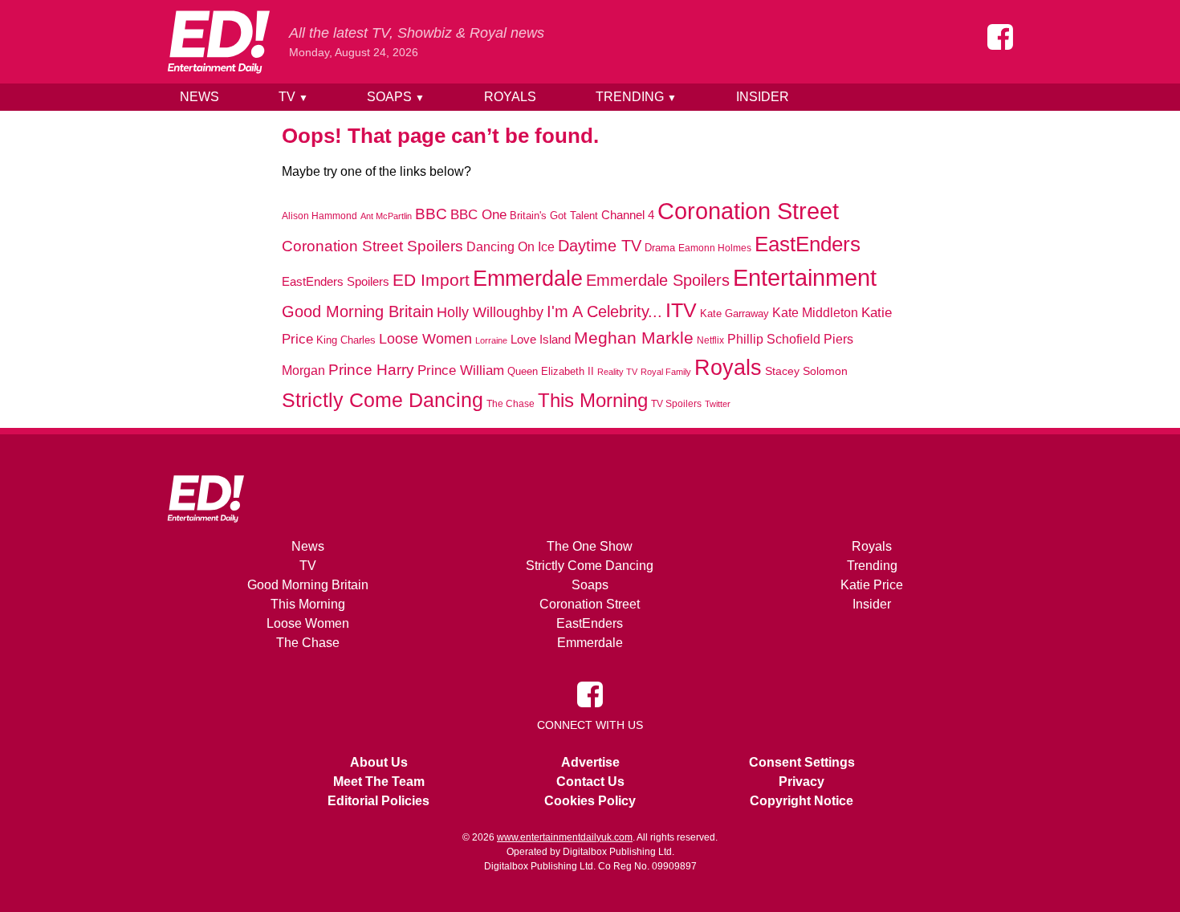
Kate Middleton (815, 312)
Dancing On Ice (510, 246)
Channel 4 (627, 215)
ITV (681, 310)
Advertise (590, 762)
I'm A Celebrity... (604, 311)
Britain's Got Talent (554, 216)
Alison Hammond (319, 216)
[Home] (218, 41)
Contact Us (590, 781)
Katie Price (871, 585)
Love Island (541, 339)
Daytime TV (599, 245)
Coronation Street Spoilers (372, 246)
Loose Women (425, 338)
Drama (660, 248)
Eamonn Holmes (714, 247)
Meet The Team (379, 781)
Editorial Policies (378, 801)
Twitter (717, 404)
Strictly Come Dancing (382, 400)
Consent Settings (802, 762)
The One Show (590, 546)
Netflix (710, 340)
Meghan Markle (634, 338)
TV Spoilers (676, 403)
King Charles (346, 340)
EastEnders (808, 244)
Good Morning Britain (357, 311)
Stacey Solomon (806, 371)
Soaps (396, 97)
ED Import (431, 280)
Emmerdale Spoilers (658, 280)
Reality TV (617, 372)
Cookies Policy (590, 801)
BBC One (478, 214)
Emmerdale (528, 278)
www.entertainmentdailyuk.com (565, 837)
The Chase (510, 403)
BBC (431, 214)
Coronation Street (748, 211)
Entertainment (805, 277)
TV (293, 97)
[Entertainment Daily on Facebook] (1000, 36)
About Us (379, 762)
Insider (762, 97)
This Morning (593, 400)
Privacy (801, 781)
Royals (510, 97)
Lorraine (491, 340)
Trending (636, 97)
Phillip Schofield (773, 339)
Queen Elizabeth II (550, 371)
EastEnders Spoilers (335, 281)
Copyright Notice (801, 801)
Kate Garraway (734, 314)
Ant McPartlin (386, 216)
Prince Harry (371, 369)
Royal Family (666, 372)
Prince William (460, 370)
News (199, 97)
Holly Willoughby (490, 312)
